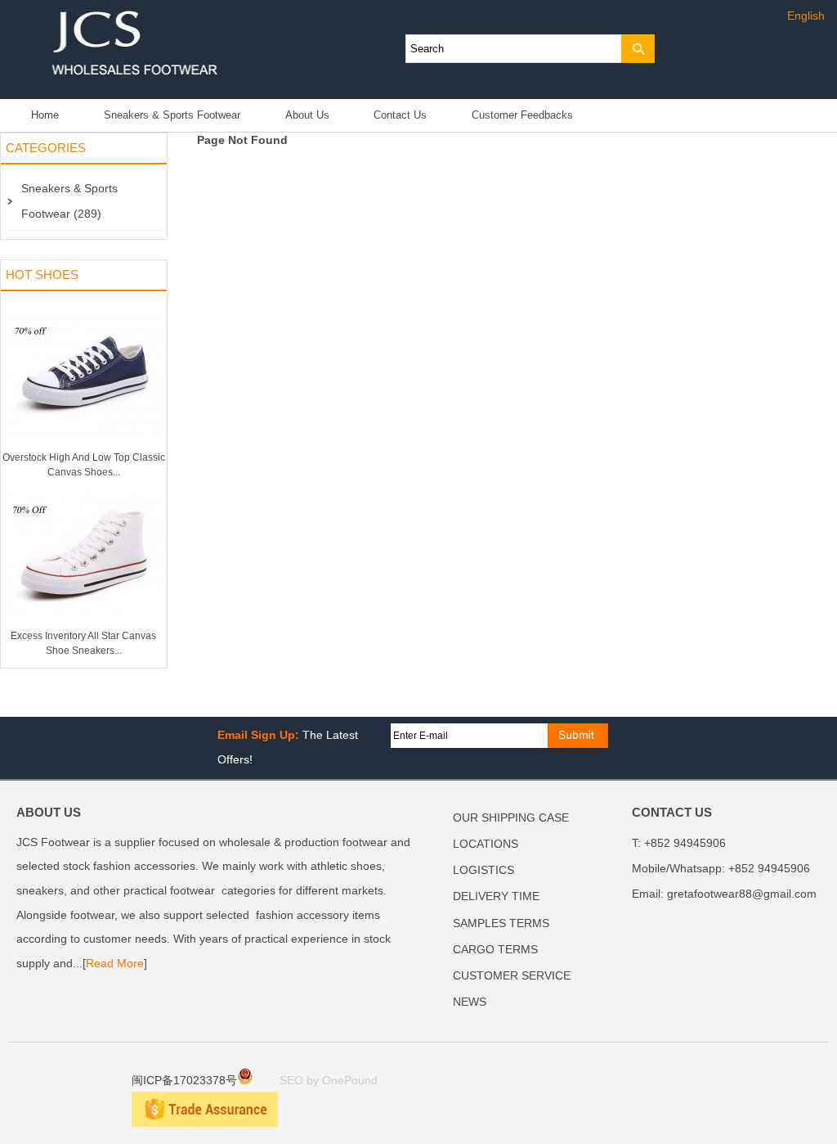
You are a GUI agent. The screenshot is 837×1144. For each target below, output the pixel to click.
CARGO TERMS (495, 950)
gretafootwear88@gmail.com (742, 894)
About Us (307, 115)
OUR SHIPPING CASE (511, 818)
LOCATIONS (485, 844)
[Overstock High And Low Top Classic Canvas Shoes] (83, 447)
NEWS (469, 1002)
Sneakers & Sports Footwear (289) (69, 201)
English (806, 16)
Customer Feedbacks (522, 115)
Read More (115, 963)
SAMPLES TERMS (501, 923)
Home (45, 115)
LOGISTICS (483, 870)
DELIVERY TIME (496, 896)
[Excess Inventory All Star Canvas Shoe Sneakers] (83, 625)
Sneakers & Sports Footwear (172, 115)
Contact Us (400, 115)
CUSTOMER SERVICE (512, 976)
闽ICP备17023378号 (184, 1080)
